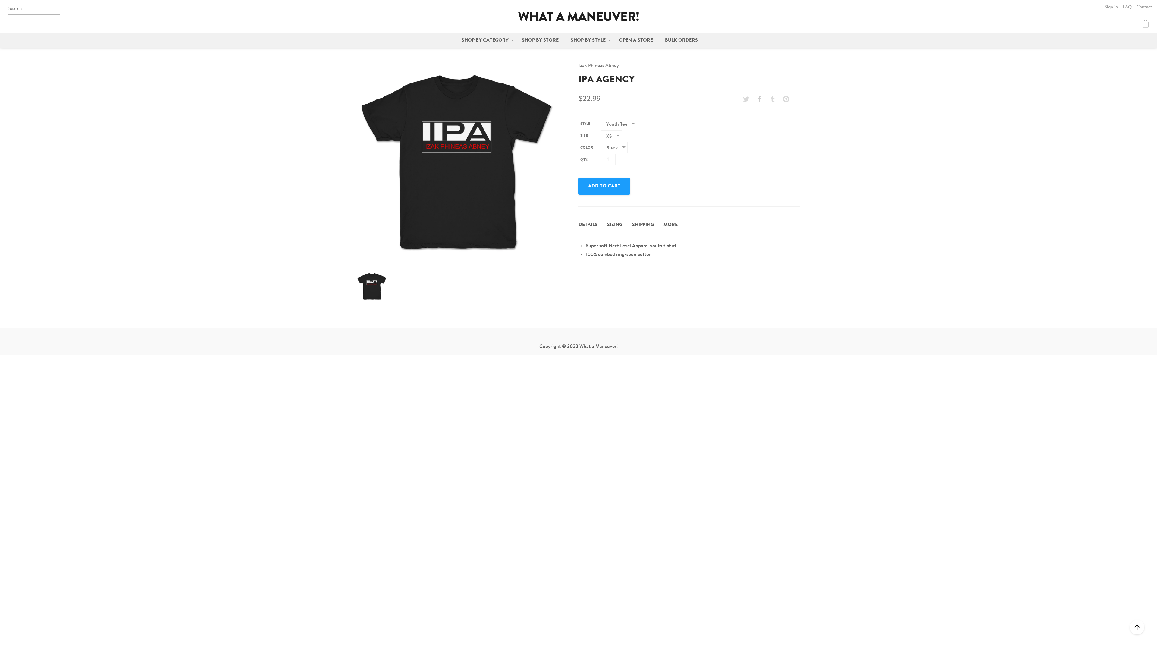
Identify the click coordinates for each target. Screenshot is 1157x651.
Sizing (614, 224)
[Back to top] (1137, 627)
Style (585, 124)
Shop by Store (540, 40)
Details (587, 224)
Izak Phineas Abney (598, 65)
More (670, 224)
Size (584, 135)
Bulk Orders (681, 40)
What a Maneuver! (578, 16)
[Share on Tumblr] (772, 99)
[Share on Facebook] (759, 99)
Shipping (643, 224)
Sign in (1111, 7)
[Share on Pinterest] (786, 99)
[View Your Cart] (1145, 24)
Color (586, 147)
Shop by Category (485, 40)
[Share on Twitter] (746, 99)
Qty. (584, 160)
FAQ (1127, 7)
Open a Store (636, 40)
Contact (1144, 7)
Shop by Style (588, 40)
